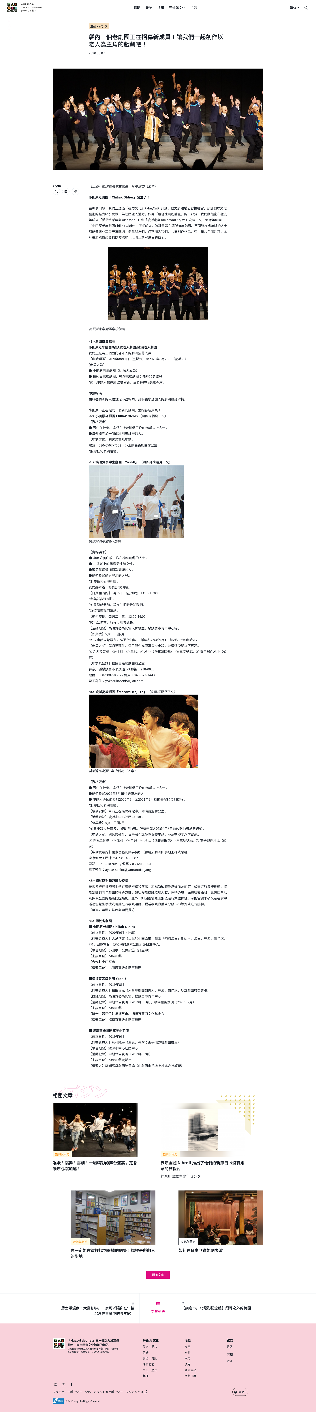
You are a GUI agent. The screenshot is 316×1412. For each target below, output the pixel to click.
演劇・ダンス (99, 26)
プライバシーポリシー (67, 1392)
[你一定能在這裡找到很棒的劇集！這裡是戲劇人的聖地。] (113, 1224)
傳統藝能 (148, 1364)
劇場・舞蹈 (150, 1358)
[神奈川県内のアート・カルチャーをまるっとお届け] (25, 7)
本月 (187, 1358)
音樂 (145, 1352)
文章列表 (158, 1311)
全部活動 (190, 1370)
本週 (187, 1352)
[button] (137, 7)
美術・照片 (150, 1346)
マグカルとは (135, 1392)
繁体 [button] (241, 1392)
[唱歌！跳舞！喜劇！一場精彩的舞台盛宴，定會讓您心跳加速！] (95, 1137)
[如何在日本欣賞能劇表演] (220, 1221)
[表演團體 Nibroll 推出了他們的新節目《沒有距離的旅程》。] (203, 1141)
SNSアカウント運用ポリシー (104, 1392)
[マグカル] (59, 1345)
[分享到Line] (65, 191)
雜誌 (229, 1346)
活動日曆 (190, 1376)
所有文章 (158, 1274)
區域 (229, 1361)
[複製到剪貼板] (75, 191)
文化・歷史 (150, 1370)
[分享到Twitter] (56, 191)
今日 (187, 1346)
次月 (187, 1364)
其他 (145, 1376)
